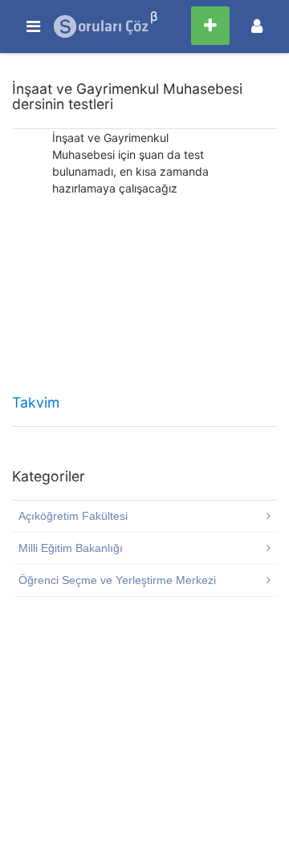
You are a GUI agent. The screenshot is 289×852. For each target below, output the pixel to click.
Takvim (35, 402)
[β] (102, 26)
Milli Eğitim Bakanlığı (70, 548)
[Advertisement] (144, 300)
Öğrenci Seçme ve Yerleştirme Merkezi (117, 580)
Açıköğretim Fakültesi (73, 515)
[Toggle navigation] (257, 26)
